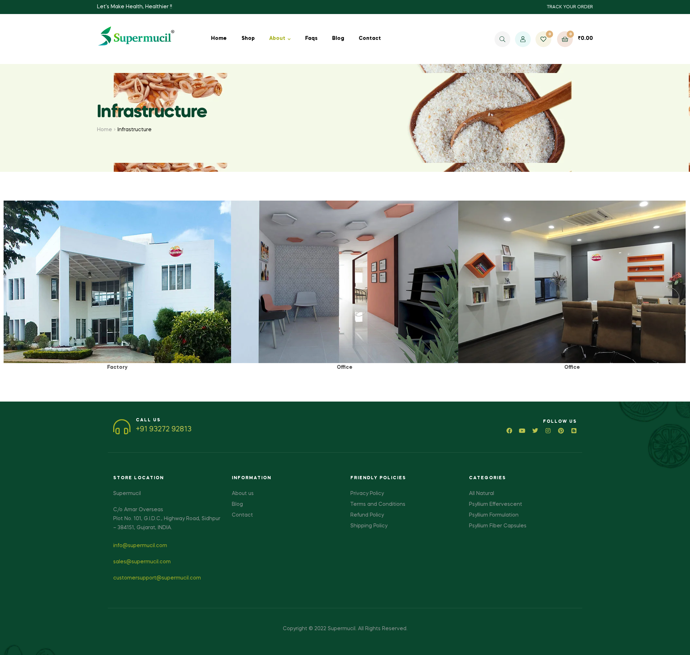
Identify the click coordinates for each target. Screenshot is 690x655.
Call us (148, 420)
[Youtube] (522, 431)
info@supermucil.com (140, 545)
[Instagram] (548, 431)
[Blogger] (574, 431)
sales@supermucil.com (142, 561)
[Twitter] (535, 431)
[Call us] (121, 426)
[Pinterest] (561, 431)
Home (104, 129)
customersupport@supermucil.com (157, 578)
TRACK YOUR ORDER (570, 7)
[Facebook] (509, 431)
